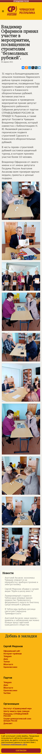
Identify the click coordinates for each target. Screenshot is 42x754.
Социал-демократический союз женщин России (17, 720)
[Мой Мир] (29, 67)
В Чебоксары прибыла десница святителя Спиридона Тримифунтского (18, 611)
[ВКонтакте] (23, 67)
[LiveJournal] (36, 67)
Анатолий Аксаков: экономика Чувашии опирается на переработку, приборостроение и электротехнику (20, 581)
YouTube (7, 693)
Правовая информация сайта (14, 744)
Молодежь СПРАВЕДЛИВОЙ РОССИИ (16, 715)
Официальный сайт (12, 651)
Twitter (7, 662)
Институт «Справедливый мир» (18, 708)
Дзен (6, 659)
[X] (33, 67)
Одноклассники (10, 667)
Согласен (21, 751)
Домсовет (8, 723)
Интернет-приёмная (13, 654)
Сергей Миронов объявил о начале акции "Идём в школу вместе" (20, 590)
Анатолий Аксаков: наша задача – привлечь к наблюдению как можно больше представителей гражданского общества (20, 621)
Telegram (8, 656)
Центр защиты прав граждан (16, 711)
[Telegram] (39, 67)
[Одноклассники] (26, 67)
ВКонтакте (8, 664)
